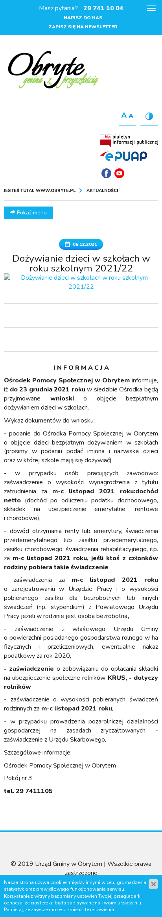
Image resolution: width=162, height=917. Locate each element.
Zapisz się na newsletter (83, 27)
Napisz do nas (83, 18)
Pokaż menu (31, 212)
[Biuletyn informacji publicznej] (129, 140)
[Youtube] (119, 173)
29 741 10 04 (103, 8)
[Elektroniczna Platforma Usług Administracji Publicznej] (123, 156)
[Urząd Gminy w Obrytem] (53, 70)
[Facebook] (106, 173)
